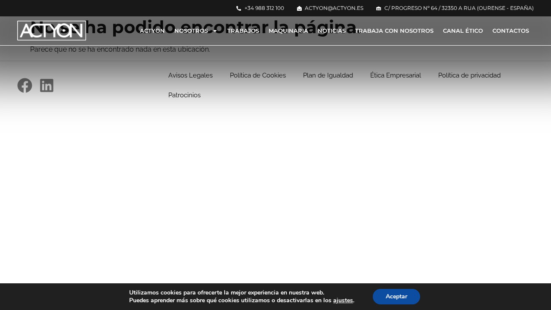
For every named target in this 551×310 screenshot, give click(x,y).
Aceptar (396, 296)
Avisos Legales (190, 75)
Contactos (510, 30)
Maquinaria (288, 30)
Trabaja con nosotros (394, 30)
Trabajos (243, 30)
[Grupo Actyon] (51, 30)
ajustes (343, 300)
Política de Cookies (258, 75)
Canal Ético (463, 30)
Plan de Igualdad (328, 75)
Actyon (152, 30)
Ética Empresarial (395, 75)
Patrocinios (184, 95)
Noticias (332, 30)
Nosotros (191, 30)
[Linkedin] (46, 85)
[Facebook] (24, 85)
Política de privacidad (469, 75)
